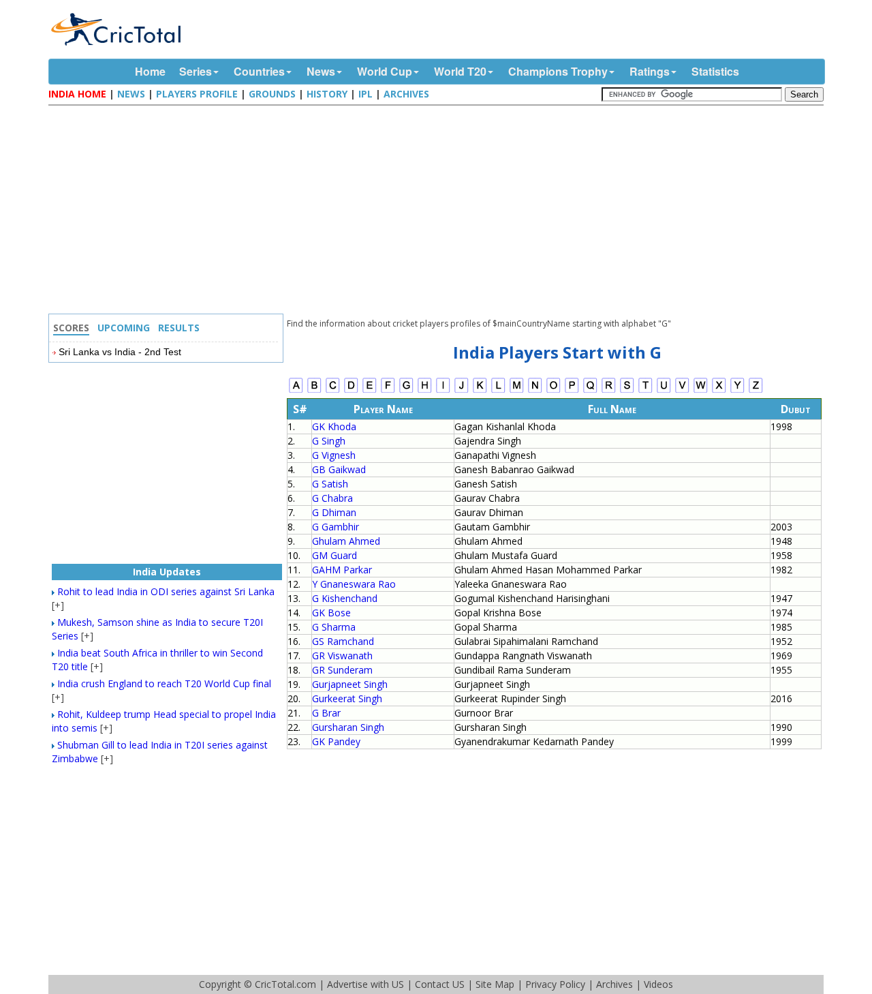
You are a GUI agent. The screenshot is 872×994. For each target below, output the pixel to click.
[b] (314, 391)
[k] (480, 391)
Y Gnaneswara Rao (354, 583)
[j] (461, 391)
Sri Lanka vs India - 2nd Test (120, 351)
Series (195, 71)
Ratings (649, 71)
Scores (71, 327)
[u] (664, 391)
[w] (700, 391)
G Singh (328, 440)
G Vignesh (334, 455)
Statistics (715, 71)
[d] (351, 391)
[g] (406, 391)
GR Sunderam (342, 669)
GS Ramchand (343, 641)
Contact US (440, 984)
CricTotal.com (285, 984)
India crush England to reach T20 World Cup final (164, 683)
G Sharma (334, 626)
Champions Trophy (558, 71)
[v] (682, 391)
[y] (737, 391)
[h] (425, 391)
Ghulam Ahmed (346, 540)
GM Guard (334, 555)
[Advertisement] (439, 211)
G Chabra (332, 498)
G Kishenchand (344, 598)
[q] (590, 391)
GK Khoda (334, 426)
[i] (443, 391)
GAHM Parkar (342, 569)
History (327, 93)
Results (179, 327)
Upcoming (123, 327)
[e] (369, 391)
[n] (535, 391)
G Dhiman (334, 512)
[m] (517, 391)
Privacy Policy (555, 984)
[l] (498, 391)
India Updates (167, 571)
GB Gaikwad (339, 469)
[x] (719, 391)
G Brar (326, 712)
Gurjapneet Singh (350, 684)
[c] (333, 391)
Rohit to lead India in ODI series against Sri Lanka (166, 591)
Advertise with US (365, 984)
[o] (553, 391)
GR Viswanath (342, 655)
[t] (645, 391)
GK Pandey (336, 741)
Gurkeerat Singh (347, 698)
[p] (572, 391)
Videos (658, 984)
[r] (609, 391)
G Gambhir (335, 526)
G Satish (330, 483)
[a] (296, 391)
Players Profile (197, 93)
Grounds (272, 93)
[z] (756, 391)
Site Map (495, 984)
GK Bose (331, 612)
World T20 (460, 71)
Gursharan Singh (348, 727)
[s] (627, 391)
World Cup (384, 71)
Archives (406, 93)
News (321, 71)
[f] (388, 391)
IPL (365, 93)
